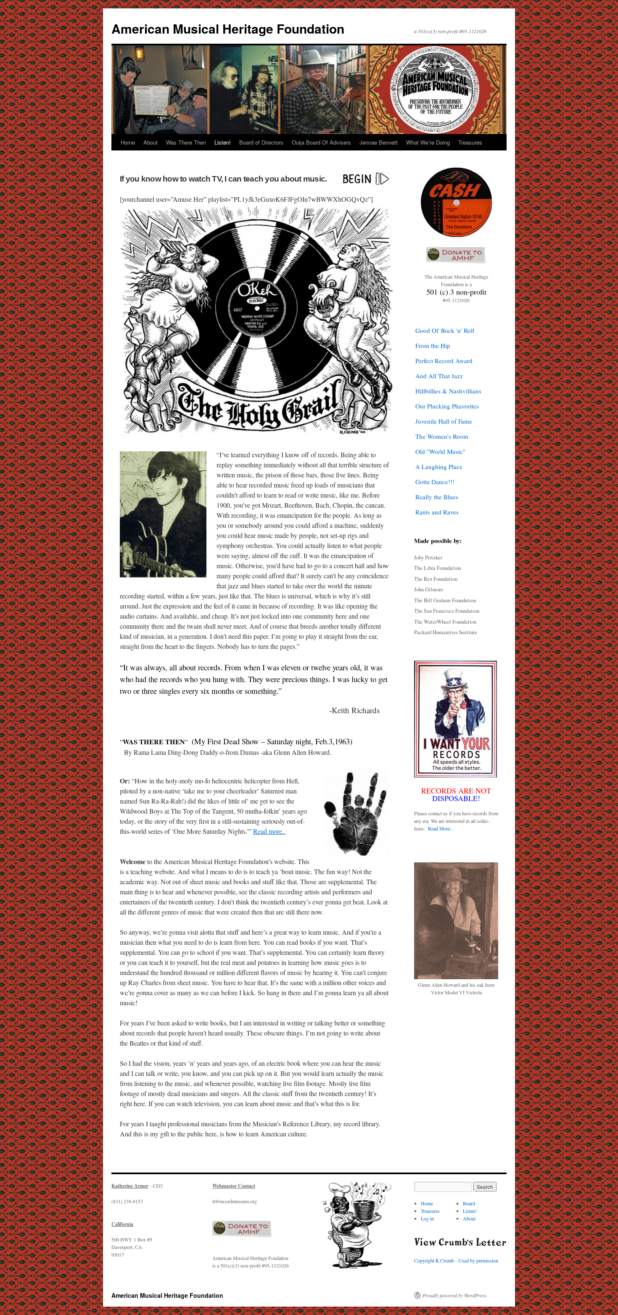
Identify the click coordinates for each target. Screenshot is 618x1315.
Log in (427, 1218)
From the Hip (432, 345)
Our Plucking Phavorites (447, 406)
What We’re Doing (428, 142)
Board (469, 1203)
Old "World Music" (440, 451)
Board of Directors (261, 142)
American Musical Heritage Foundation (227, 28)
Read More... (441, 828)
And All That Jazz (439, 376)
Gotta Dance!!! (434, 481)
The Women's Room (441, 436)
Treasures (470, 142)
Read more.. (269, 831)
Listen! (222, 142)
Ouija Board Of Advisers (321, 142)
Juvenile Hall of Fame (443, 421)
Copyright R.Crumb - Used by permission (456, 1260)
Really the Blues (436, 497)
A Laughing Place (438, 466)
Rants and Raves (437, 512)
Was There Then (186, 142)
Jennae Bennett (378, 142)
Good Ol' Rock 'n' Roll (444, 330)
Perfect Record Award (444, 360)
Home (128, 142)
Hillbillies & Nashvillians (448, 391)
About (150, 142)
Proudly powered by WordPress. (455, 1295)
